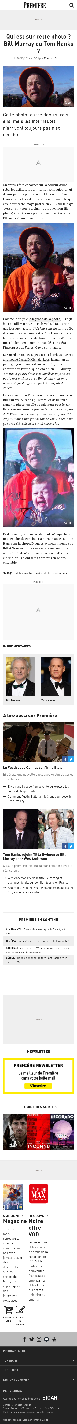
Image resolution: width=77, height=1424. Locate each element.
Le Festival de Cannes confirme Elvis (32, 767)
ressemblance (60, 573)
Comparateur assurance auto (18, 1404)
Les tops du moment (17, 1379)
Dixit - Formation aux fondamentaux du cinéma (28, 1411)
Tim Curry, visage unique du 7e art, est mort (35, 931)
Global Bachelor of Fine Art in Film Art (23, 1408)
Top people (11, 1370)
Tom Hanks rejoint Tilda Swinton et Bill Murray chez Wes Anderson (34, 856)
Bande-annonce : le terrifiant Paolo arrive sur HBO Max (36, 960)
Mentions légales (12, 1419)
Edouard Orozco (53, 58)
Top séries (10, 1360)
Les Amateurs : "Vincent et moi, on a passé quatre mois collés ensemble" (37, 950)
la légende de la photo (44, 319)
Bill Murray (21, 573)
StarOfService (52, 1408)
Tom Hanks (48, 700)
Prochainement (14, 1351)
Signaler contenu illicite (35, 1419)
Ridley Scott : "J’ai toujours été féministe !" (38, 941)
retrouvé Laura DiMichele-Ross (27, 359)
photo (46, 573)
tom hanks (35, 573)
